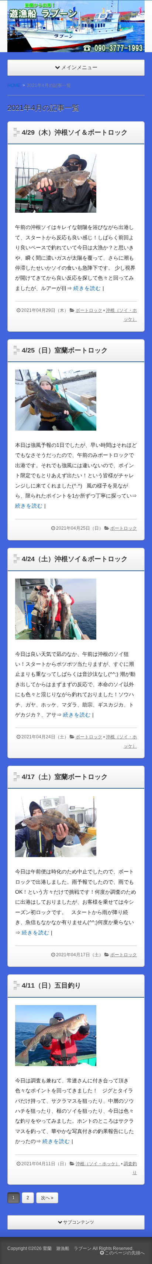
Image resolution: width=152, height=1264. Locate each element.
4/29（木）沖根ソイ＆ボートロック (75, 132)
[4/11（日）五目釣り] (55, 1072)
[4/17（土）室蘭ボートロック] (55, 863)
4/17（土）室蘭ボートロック (65, 777)
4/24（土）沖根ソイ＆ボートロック (75, 559)
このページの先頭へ (124, 1252)
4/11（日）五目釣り (51, 985)
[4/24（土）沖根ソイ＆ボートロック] (55, 645)
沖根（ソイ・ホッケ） (98, 1163)
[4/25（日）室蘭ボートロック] (55, 436)
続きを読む (87, 288)
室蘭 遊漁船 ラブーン (67, 1248)
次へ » (47, 1197)
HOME (14, 85)
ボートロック (89, 310)
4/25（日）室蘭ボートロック (65, 350)
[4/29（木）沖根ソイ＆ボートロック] (55, 219)
